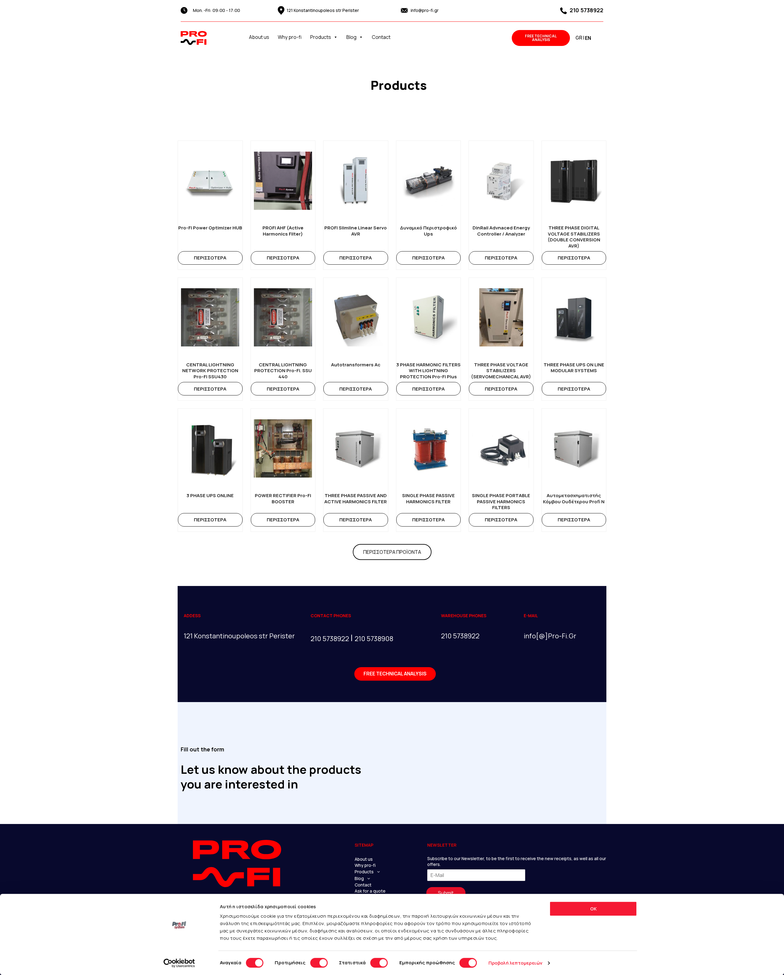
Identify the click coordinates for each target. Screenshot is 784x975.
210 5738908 (374, 638)
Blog (351, 37)
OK (593, 908)
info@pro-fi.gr (425, 10)
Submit (446, 893)
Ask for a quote (370, 891)
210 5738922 (585, 10)
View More (210, 258)
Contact (381, 37)
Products (320, 37)
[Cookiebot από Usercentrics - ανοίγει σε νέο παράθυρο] (179, 963)
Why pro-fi (290, 37)
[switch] (319, 963)
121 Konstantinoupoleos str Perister (323, 10)
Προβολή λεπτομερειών (515, 963)
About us (259, 37)
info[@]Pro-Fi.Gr (550, 636)
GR (578, 37)
